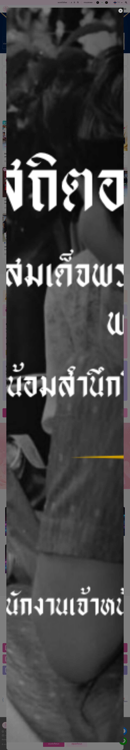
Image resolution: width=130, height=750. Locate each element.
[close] (120, 11)
